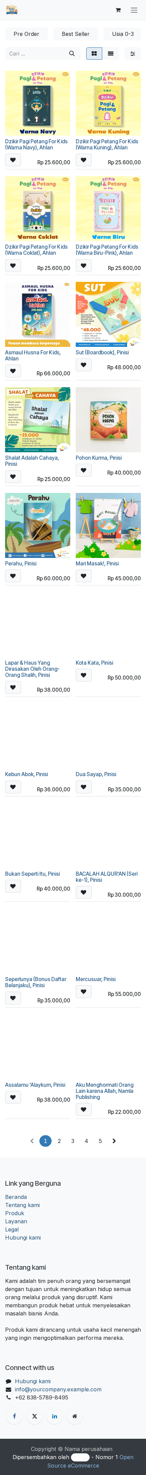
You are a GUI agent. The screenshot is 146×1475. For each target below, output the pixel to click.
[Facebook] (14, 1416)
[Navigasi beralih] (134, 10)
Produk (14, 1213)
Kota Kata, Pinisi (94, 663)
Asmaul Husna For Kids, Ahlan (33, 355)
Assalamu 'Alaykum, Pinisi (35, 1085)
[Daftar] (110, 53)
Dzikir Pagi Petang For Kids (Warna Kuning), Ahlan (107, 144)
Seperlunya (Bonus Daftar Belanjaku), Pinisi (35, 982)
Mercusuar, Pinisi (95, 979)
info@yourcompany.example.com (58, 1389)
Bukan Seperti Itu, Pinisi (32, 874)
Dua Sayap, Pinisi (96, 774)
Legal (12, 1229)
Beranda (16, 1196)
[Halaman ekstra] (75, 1416)
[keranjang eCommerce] (118, 10)
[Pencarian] (71, 53)
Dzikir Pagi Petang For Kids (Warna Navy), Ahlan (36, 144)
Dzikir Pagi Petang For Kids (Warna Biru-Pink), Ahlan (107, 250)
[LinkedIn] (55, 1416)
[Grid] (94, 53)
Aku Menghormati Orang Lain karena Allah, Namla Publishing (104, 1091)
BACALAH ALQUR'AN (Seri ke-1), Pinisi (107, 877)
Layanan (16, 1221)
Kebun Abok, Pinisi (26, 774)
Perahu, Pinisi (20, 563)
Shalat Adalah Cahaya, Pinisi (32, 461)
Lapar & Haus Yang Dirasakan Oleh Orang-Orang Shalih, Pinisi (32, 669)
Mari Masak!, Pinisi (97, 563)
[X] (34, 1416)
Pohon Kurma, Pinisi (99, 458)
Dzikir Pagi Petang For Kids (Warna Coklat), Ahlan (36, 250)
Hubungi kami (23, 1237)
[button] (13, 159)
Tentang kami (22, 1205)
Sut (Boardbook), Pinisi (102, 352)
